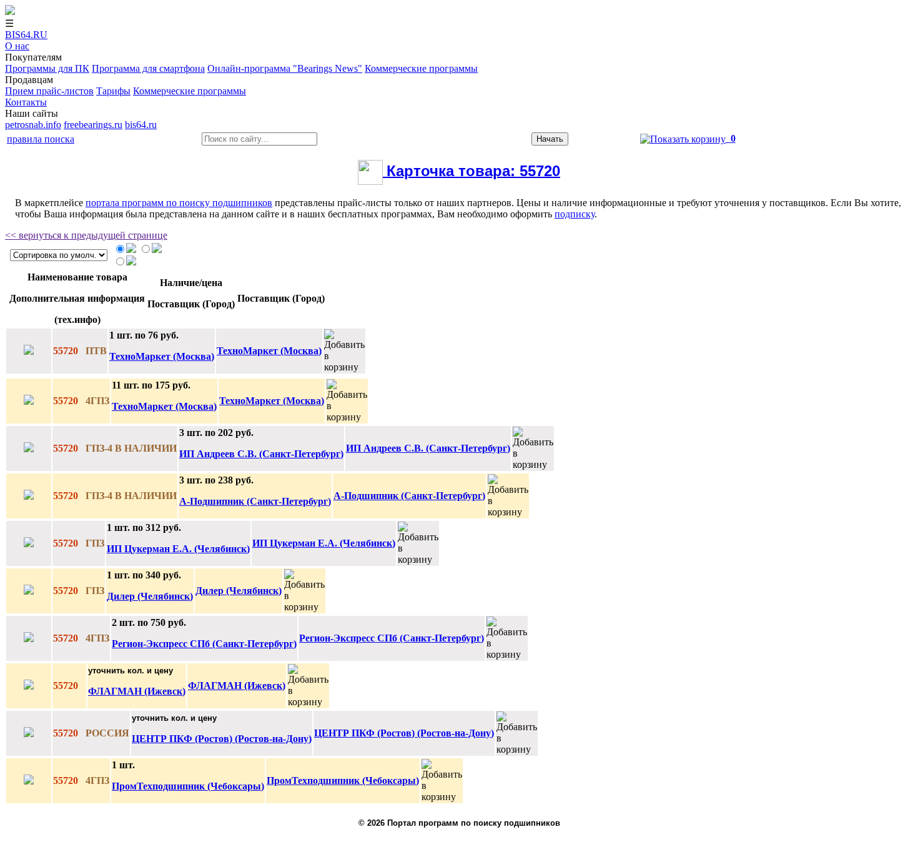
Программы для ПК (47, 68)
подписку (575, 214)
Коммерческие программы (421, 68)
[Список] (157, 249)
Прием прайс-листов (49, 91)
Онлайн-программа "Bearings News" (284, 68)
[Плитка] (131, 262)
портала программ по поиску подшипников (179, 202)
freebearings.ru (93, 124)
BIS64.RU (26, 34)
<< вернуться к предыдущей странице (86, 235)
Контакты (26, 102)
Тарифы (113, 91)
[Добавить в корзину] (344, 351)
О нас (17, 46)
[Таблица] (131, 249)
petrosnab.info (33, 124)
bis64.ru (141, 124)
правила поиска (40, 139)
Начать (549, 139)
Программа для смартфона (148, 68)
